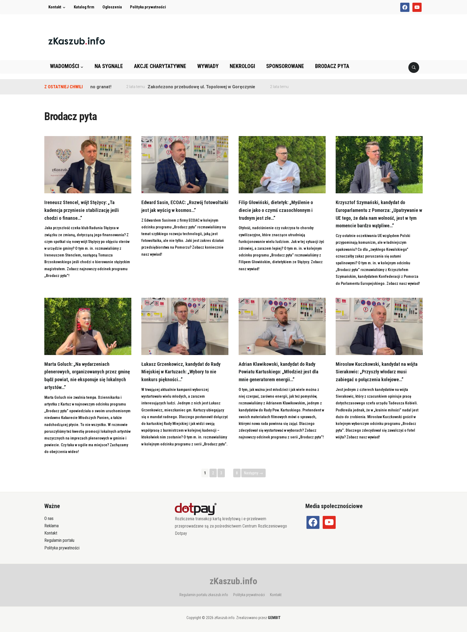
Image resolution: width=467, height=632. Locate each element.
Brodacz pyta (332, 66)
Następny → (253, 473)
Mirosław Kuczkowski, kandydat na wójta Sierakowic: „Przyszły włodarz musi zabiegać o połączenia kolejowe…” (377, 372)
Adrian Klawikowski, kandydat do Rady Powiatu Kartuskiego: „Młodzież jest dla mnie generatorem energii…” (278, 372)
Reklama (51, 525)
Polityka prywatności (148, 7)
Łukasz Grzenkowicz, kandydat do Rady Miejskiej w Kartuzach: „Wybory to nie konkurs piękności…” (181, 372)
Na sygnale (109, 66)
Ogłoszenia (112, 7)
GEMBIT (274, 618)
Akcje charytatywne (160, 66)
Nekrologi (242, 66)
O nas (49, 518)
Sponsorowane (285, 66)
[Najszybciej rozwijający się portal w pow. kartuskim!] (76, 40)
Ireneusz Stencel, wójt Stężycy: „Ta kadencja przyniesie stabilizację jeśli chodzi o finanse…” (81, 210)
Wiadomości (64, 66)
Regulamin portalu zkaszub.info (203, 595)
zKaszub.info (233, 581)
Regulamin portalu (59, 540)
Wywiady (208, 66)
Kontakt (54, 7)
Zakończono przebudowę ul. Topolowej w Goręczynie (187, 86)
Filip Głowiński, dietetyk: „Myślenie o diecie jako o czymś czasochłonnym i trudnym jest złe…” (276, 210)
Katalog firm (84, 7)
